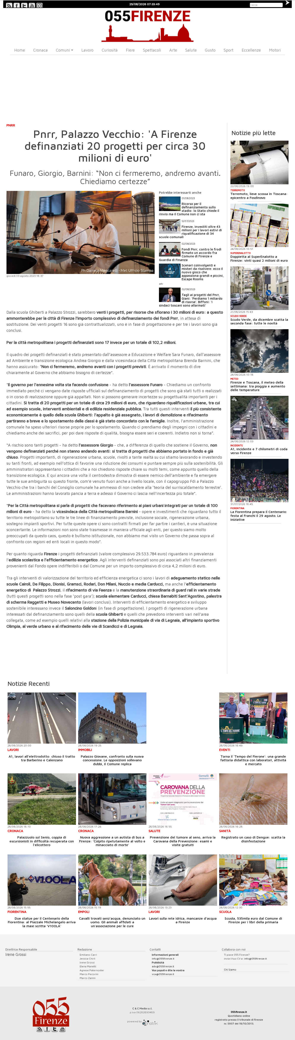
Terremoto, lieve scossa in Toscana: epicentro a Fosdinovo (258, 196)
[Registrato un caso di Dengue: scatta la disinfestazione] (253, 798)
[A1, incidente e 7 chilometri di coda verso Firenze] (259, 417)
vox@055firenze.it (163, 974)
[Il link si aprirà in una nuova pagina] (149, 1021)
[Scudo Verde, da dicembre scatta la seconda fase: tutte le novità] (259, 288)
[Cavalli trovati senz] (112, 880)
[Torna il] (253, 718)
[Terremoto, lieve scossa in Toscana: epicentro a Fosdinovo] (259, 162)
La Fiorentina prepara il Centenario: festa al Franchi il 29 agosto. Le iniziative (258, 515)
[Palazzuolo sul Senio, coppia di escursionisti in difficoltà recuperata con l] (42, 798)
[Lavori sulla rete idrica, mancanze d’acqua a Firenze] (183, 880)
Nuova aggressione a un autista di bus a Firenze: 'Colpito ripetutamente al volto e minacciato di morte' (112, 841)
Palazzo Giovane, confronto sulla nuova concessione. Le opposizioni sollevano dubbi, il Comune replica (112, 760)
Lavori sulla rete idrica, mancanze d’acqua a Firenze (183, 920)
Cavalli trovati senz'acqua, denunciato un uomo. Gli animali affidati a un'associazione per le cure (112, 922)
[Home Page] (147, 25)
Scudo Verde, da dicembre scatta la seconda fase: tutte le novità (259, 321)
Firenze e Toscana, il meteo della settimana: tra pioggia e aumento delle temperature (257, 386)
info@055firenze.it (163, 958)
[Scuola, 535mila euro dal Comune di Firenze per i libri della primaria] (253, 880)
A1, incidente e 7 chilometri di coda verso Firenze (258, 451)
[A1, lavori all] (42, 718)
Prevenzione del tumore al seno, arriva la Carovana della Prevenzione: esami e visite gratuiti (183, 841)
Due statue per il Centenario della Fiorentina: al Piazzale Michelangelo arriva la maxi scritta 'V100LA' (42, 922)
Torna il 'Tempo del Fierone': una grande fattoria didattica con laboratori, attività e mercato (253, 760)
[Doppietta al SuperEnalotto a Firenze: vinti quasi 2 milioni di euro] (259, 225)
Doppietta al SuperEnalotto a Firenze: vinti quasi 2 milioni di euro (259, 258)
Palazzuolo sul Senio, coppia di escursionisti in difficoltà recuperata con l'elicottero (42, 841)
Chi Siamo (230, 969)
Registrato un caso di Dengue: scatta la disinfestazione (253, 839)
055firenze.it (239, 1011)
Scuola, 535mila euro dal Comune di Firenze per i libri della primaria (253, 920)
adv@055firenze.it (163, 966)
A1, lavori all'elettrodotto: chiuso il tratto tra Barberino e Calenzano (42, 758)
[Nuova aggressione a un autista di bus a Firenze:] (112, 798)
